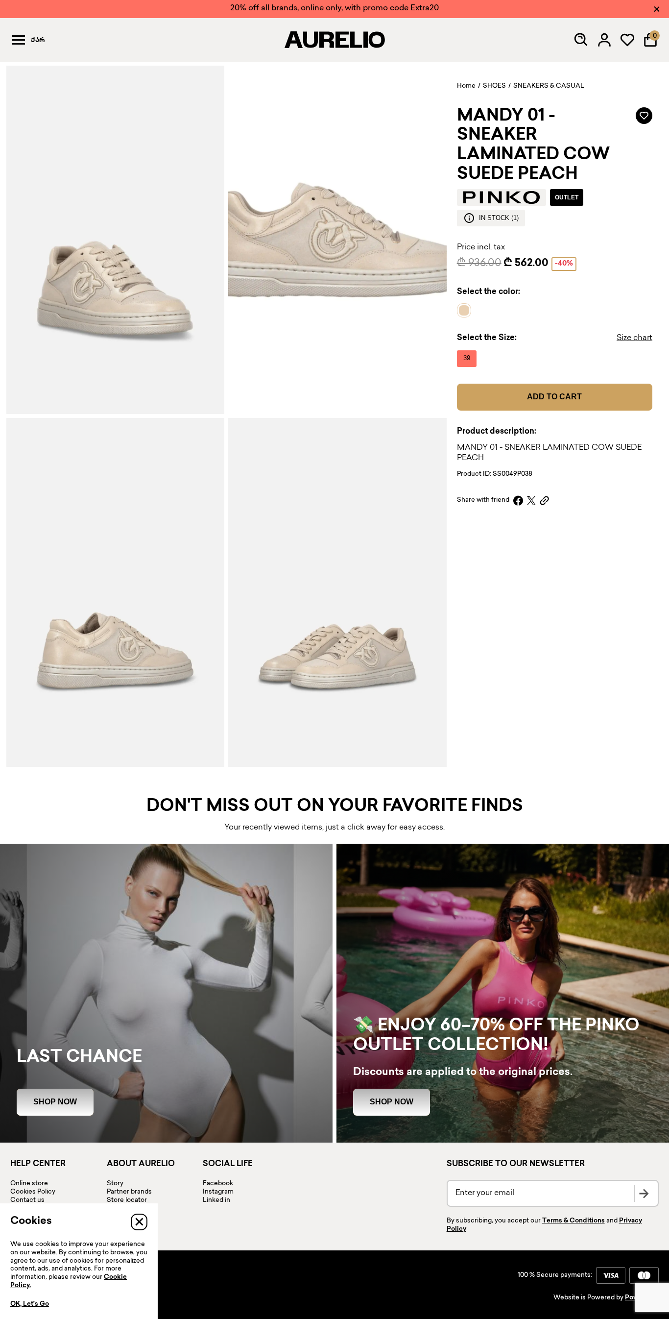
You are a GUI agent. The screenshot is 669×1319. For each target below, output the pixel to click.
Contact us (27, 1200)
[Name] (466, 310)
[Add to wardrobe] (644, 115)
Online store (29, 1183)
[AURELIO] (334, 39)
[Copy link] (544, 500)
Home (466, 86)
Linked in (216, 1200)
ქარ (38, 40)
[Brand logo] (501, 197)
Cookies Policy (32, 1192)
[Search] (581, 39)
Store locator (127, 1200)
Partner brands (129, 1192)
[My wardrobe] (627, 39)
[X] (531, 500)
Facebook (218, 1183)
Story (115, 1183)
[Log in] (604, 39)
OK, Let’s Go (29, 1304)
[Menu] (18, 39)
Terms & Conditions (573, 1221)
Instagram (218, 1192)
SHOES (494, 86)
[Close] (657, 9)
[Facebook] (518, 500)
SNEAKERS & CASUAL (548, 86)
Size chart (634, 338)
